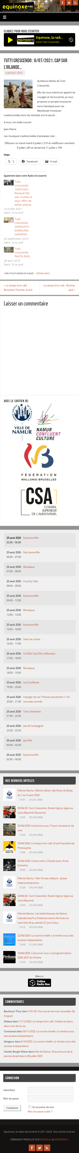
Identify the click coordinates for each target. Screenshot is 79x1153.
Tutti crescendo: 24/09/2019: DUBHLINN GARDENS (22, 226)
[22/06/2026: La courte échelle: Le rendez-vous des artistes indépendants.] (9, 944)
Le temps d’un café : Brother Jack (59, 288)
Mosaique (29, 567)
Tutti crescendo (32, 711)
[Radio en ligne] (71, 40)
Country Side (30, 581)
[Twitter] (69, 2)
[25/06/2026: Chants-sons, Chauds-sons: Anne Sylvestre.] (9, 870)
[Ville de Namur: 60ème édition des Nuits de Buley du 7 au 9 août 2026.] (9, 799)
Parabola (46, 1139)
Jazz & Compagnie (33, 726)
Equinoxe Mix (31, 537)
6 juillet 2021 (14, 72)
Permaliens (42, 273)
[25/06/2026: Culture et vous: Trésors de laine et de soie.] (9, 835)
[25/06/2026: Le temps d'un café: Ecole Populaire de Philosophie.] (9, 852)
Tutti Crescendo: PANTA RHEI (22, 252)
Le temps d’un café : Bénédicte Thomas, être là (18, 288)
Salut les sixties (31, 639)
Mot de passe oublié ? (40, 1111)
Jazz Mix (27, 740)
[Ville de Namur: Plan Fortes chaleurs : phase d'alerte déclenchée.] (9, 887)
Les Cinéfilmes (31, 682)
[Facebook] (62, 2)
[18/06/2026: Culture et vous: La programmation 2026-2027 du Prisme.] (9, 962)
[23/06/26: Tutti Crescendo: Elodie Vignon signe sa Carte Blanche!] (9, 905)
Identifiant (9, 1090)
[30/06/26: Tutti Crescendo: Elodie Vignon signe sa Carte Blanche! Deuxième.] (9, 817)
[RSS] (75, 2)
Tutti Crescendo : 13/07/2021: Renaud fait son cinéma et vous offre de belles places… (24, 193)
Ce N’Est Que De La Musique (39, 653)
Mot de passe (11, 1098)
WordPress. (61, 1139)
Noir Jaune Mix (31, 552)
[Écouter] (10, 39)
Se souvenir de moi (43, 1107)
